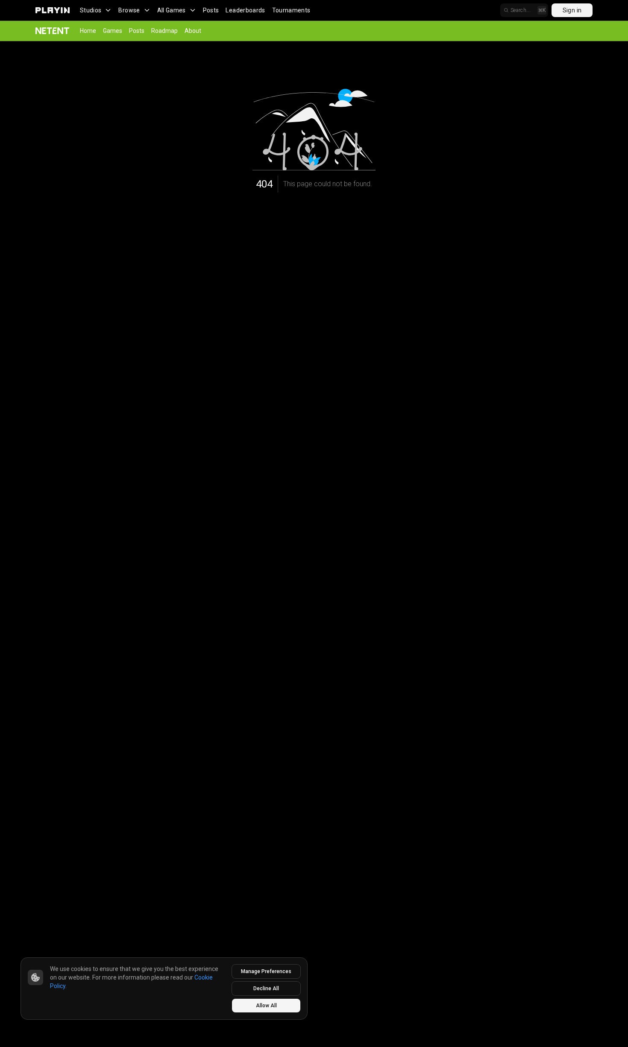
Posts (211, 10)
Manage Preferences (266, 971)
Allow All (266, 1006)
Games (112, 30)
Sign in (572, 10)
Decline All (266, 988)
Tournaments (291, 10)
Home (88, 30)
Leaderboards (245, 10)
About (193, 30)
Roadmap (164, 30)
